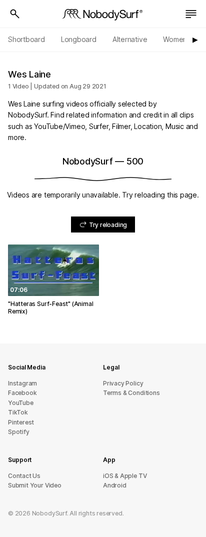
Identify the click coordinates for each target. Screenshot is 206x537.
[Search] (15, 14)
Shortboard (26, 39)
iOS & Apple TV (124, 476)
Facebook (22, 392)
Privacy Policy (123, 383)
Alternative (130, 39)
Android (114, 485)
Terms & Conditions (131, 392)
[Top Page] (103, 14)
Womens (176, 39)
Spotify (19, 432)
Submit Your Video (35, 485)
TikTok (18, 412)
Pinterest (21, 422)
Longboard (78, 39)
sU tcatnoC (24, 476)
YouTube (21, 402)
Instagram (22, 383)
